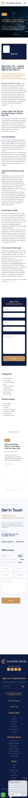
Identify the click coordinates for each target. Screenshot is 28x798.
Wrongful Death (7, 394)
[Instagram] (12, 669)
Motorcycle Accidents (9, 411)
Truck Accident (7, 392)
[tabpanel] (14, 461)
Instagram (14, 778)
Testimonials (14, 726)
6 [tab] (13, 489)
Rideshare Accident (8, 390)
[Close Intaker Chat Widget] (26, 778)
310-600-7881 (10, 281)
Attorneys (14, 719)
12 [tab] (21, 489)
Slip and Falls (7, 405)
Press (14, 767)
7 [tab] (14, 489)
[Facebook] (8, 669)
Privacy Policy (14, 775)
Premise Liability (14, 756)
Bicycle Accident (8, 378)
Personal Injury (7, 388)
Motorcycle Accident (9, 382)
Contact (14, 731)
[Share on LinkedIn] (14, 56)
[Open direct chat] (24, 778)
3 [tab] (9, 489)
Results (14, 724)
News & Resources (14, 729)
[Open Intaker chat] (10, 797)
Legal (14, 772)
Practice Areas (14, 721)
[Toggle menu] (25, 3)
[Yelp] (19, 669)
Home (14, 716)
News (5, 384)
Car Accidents (14, 740)
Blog (14, 765)
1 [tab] (6, 489)
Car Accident (7, 380)
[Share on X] (9, 56)
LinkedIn (14, 780)
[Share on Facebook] (4, 56)
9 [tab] (17, 489)
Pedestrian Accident (9, 386)
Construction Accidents (9, 409)
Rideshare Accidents (14, 743)
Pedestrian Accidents (9, 415)
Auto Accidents (7, 403)
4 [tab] (10, 489)
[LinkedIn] (15, 669)
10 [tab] (18, 489)
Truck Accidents (8, 413)
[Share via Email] (19, 56)
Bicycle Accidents (14, 751)
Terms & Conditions (14, 770)
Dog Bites (6, 407)
